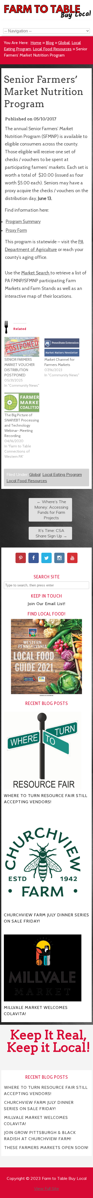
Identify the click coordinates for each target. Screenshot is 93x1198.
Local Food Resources (52, 48)
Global (64, 42)
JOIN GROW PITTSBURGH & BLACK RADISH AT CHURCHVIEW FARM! (40, 1135)
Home (35, 42)
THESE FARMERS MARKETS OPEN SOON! (46, 1147)
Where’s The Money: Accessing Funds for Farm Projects (51, 509)
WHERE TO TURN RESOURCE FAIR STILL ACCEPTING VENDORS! (46, 1090)
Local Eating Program (62, 474)
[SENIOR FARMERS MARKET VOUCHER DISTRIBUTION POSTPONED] (21, 347)
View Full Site (46, 1188)
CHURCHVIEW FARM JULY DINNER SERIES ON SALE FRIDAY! (39, 1105)
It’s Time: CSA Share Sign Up (51, 533)
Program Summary (23, 221)
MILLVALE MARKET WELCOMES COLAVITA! (36, 1120)
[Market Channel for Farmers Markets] (61, 347)
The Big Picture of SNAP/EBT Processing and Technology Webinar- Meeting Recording (21, 425)
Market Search (35, 272)
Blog (50, 42)
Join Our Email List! (46, 603)
